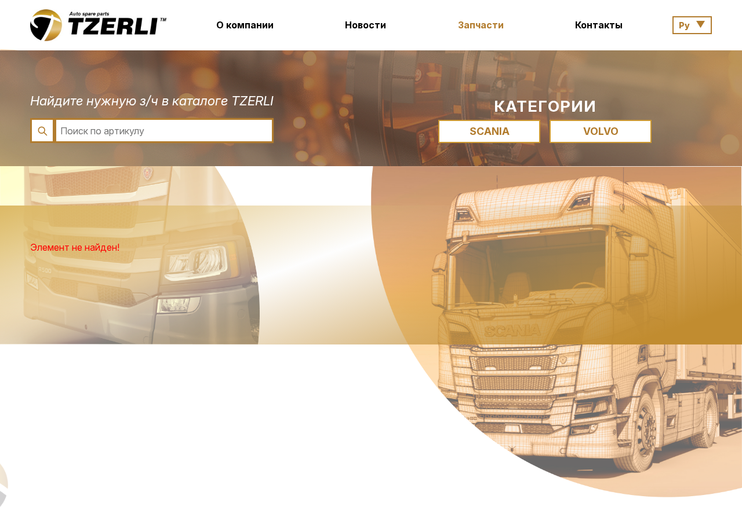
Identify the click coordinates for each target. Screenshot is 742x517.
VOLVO (601, 131)
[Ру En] (692, 25)
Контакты (599, 25)
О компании (245, 25)
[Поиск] (42, 130)
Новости (365, 25)
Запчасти (481, 25)
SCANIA (490, 131)
